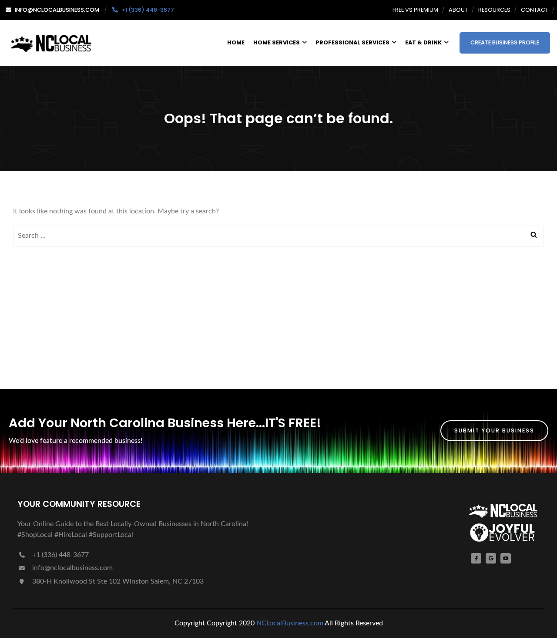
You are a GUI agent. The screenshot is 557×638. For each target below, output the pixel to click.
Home (236, 42)
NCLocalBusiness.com (289, 623)
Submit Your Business (494, 430)
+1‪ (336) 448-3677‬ (59, 554)
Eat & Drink (423, 42)
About (458, 10)
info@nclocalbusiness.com (72, 567)
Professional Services (352, 42)
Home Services (276, 42)
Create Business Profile (504, 42)
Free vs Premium (415, 10)
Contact (534, 10)
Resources (494, 10)
